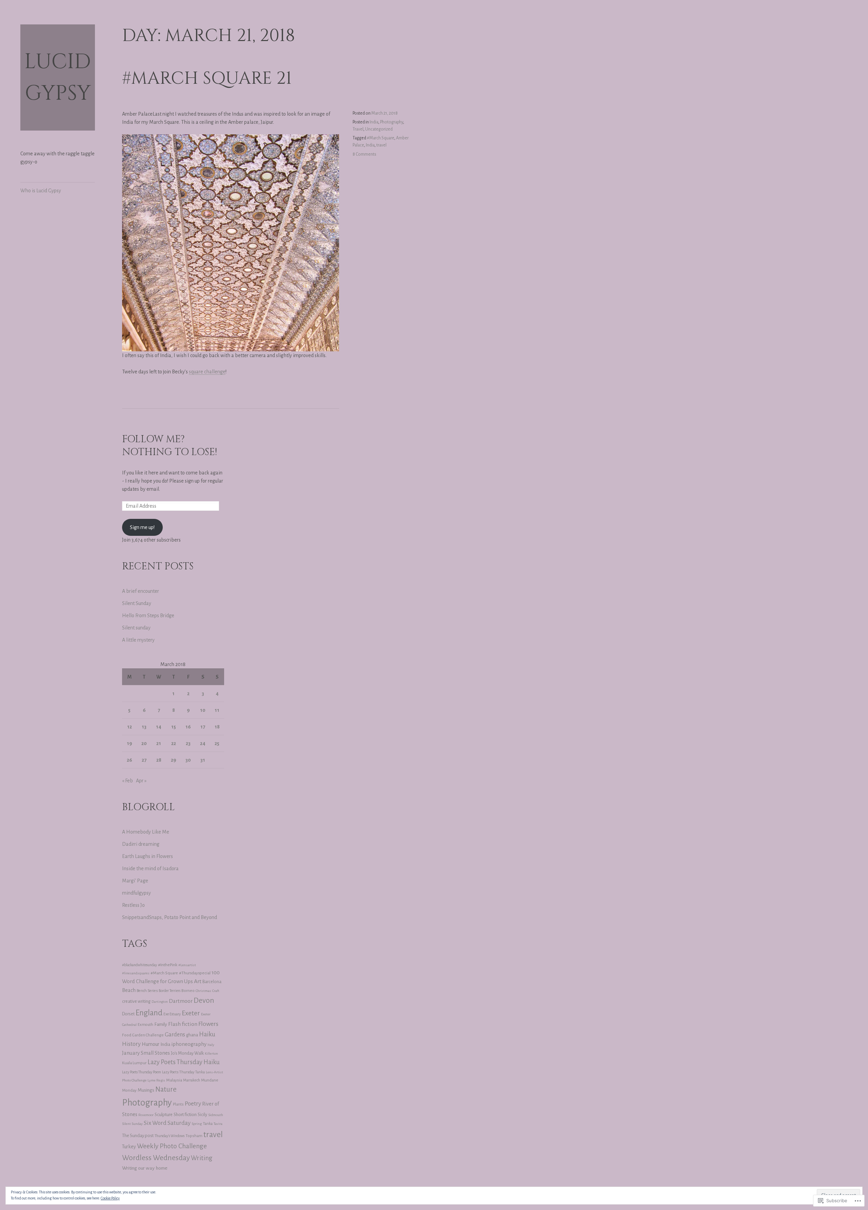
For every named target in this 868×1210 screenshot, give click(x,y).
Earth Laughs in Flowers (147, 856)
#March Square (380, 138)
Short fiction (185, 1114)
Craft (215, 991)
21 (158, 743)
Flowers (208, 1023)
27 (144, 760)
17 (202, 726)
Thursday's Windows (169, 1136)
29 (173, 760)
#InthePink (167, 964)
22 (173, 743)
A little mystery (138, 640)
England (149, 1013)
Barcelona (211, 981)
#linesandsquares (136, 973)
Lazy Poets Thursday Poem (141, 1072)
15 (173, 726)
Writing (202, 1158)
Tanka (208, 1123)
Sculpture (164, 1114)
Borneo (188, 990)
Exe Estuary (172, 1014)
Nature (166, 1089)
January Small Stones (146, 1053)
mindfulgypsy (136, 893)
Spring (197, 1124)
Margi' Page (135, 880)
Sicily (202, 1114)
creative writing (136, 1001)
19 (129, 743)
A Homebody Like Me (145, 832)
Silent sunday (136, 627)
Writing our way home (144, 1168)
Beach (129, 990)
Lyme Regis (156, 1080)
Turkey (129, 1146)
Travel (358, 129)
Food (126, 1035)
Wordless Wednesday (156, 1158)
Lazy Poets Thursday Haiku (183, 1062)
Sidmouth (215, 1115)
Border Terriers (169, 991)
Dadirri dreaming (140, 844)
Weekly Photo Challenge (172, 1146)
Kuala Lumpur (134, 1062)
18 (217, 726)
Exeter (191, 1013)
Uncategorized (379, 129)
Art (197, 981)
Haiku (207, 1034)
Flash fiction (182, 1024)
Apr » (141, 780)
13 (144, 726)
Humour (150, 1044)
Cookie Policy (110, 1198)
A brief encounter (140, 591)
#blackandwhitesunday (139, 965)
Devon (204, 1000)
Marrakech (191, 1080)
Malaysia (174, 1080)
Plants (178, 1104)
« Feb (127, 780)
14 (158, 726)
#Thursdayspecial (195, 973)
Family (160, 1024)
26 (129, 760)
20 (144, 743)
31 (202, 760)
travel (381, 145)
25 (217, 743)
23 (188, 743)
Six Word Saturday (167, 1123)
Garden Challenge (148, 1035)
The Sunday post (138, 1135)
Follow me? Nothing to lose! (169, 446)
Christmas (203, 991)
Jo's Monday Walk (187, 1053)
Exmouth (145, 1024)
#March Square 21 (207, 78)
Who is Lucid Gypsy (40, 190)
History (131, 1044)
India (374, 122)
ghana (192, 1035)
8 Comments (364, 154)
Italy (211, 1045)
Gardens (175, 1035)
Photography (391, 122)
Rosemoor (146, 1115)
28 (158, 760)
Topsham (193, 1135)
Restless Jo (133, 905)
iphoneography (188, 1044)
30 (188, 760)
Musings (146, 1090)
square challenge (207, 371)
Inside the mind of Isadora (150, 868)
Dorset (128, 1014)
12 (129, 726)
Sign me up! (142, 527)
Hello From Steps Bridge (148, 615)
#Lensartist (187, 965)
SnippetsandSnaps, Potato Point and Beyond (169, 917)
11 (217, 710)
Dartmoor (181, 1001)
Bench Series (147, 991)
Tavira (218, 1124)
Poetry (193, 1103)
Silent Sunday (136, 603)
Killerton (211, 1053)
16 (188, 726)
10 (202, 710)
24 (202, 743)
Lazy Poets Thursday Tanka (183, 1072)
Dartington (160, 1001)
